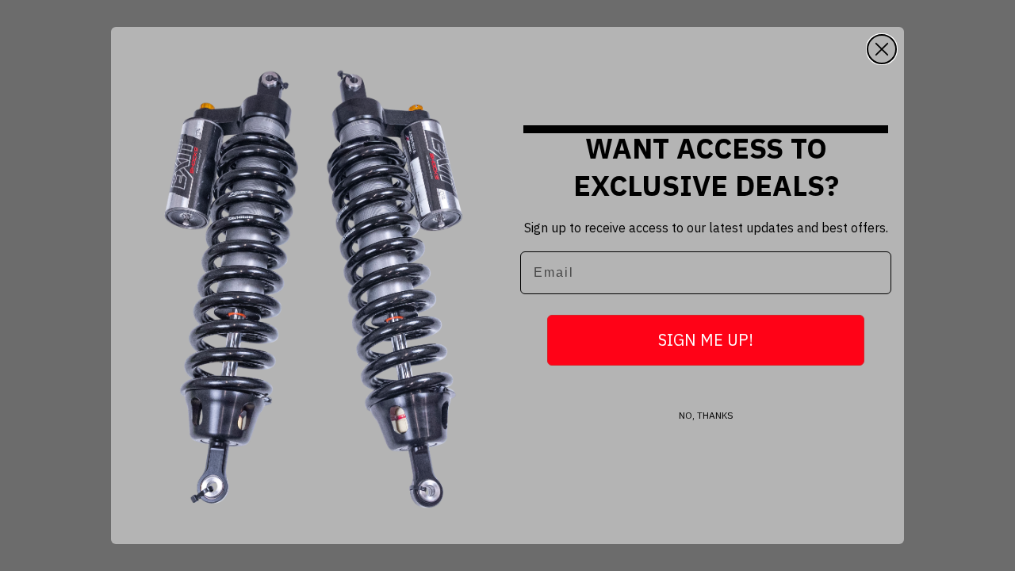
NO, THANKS (706, 415)
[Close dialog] (882, 49)
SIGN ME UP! (705, 340)
